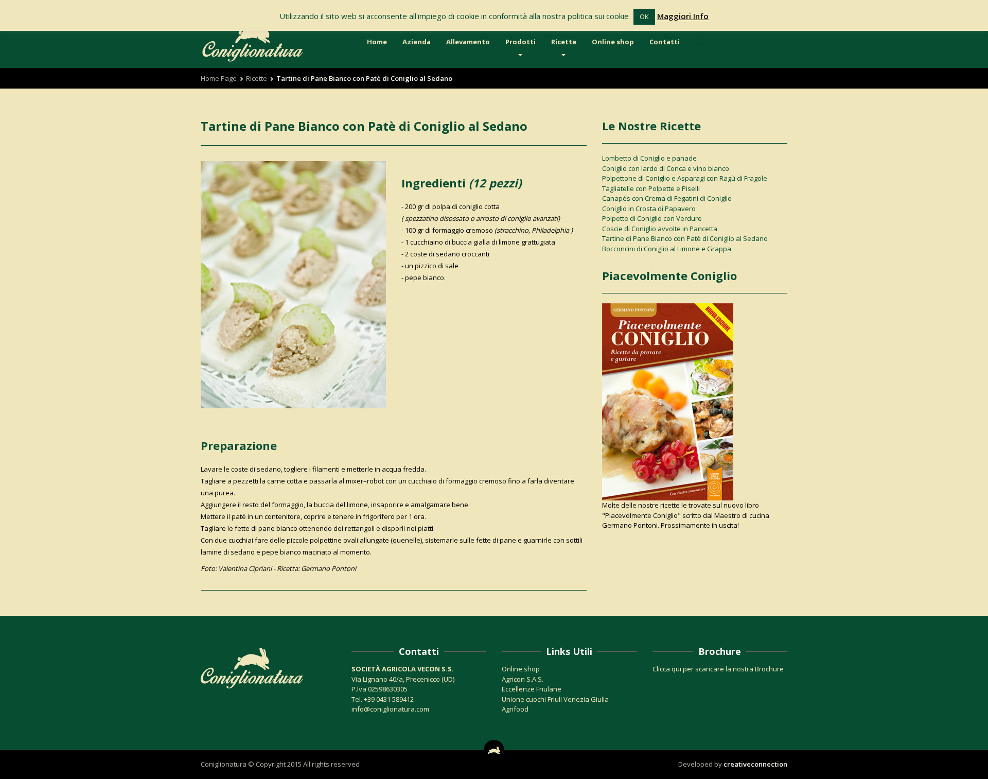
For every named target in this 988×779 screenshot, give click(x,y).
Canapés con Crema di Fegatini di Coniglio (667, 198)
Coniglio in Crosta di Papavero (649, 208)
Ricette (563, 41)
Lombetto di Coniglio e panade (649, 158)
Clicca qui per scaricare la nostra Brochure (718, 668)
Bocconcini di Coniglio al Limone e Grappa (666, 248)
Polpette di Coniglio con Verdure (652, 218)
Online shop (613, 41)
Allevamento (468, 41)
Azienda (416, 41)
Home (377, 41)
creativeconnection (755, 764)
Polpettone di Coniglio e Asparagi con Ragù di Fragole (684, 178)
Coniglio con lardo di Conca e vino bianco (665, 168)
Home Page (219, 78)
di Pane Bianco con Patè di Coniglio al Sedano (364, 125)
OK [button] (644, 16)
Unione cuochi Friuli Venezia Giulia (555, 699)
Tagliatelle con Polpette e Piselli (651, 188)
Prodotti (520, 41)
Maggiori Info (683, 16)
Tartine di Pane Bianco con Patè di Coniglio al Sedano (685, 238)
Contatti (664, 41)
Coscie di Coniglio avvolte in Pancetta (659, 228)
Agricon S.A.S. (522, 679)
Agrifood (515, 709)
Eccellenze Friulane (531, 689)
